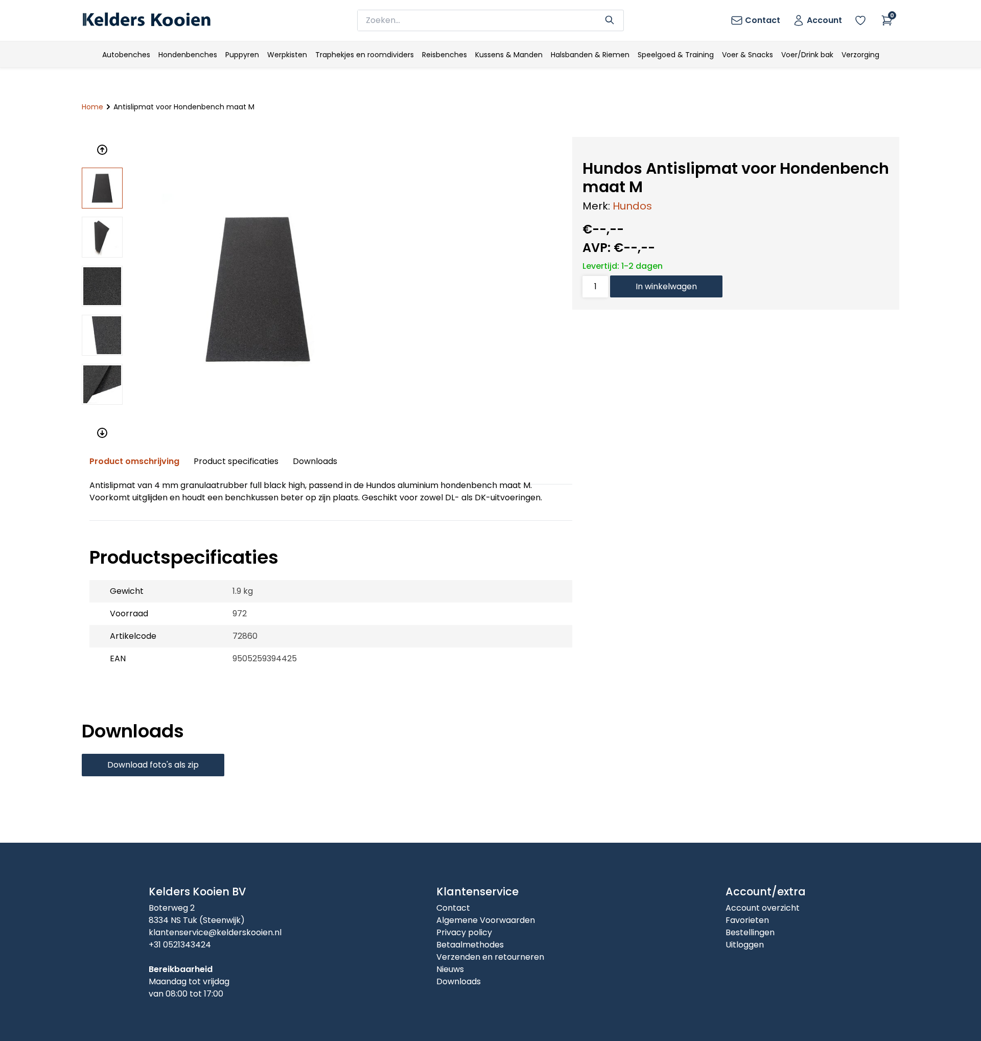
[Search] (609, 19)
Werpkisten (287, 55)
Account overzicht (763, 908)
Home (92, 107)
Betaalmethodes (470, 945)
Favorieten (747, 920)
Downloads (315, 461)
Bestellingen (750, 932)
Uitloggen (745, 945)
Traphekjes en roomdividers (364, 55)
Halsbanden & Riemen (590, 55)
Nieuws (450, 969)
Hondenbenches (187, 55)
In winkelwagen (666, 286)
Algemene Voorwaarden (485, 920)
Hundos (632, 206)
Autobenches (126, 55)
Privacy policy (464, 932)
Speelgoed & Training (676, 55)
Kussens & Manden (509, 55)
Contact (453, 908)
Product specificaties (236, 461)
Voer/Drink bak (807, 55)
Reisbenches (444, 55)
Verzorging (860, 55)
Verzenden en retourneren (490, 957)
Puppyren (242, 55)
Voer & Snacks (747, 55)
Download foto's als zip (153, 765)
